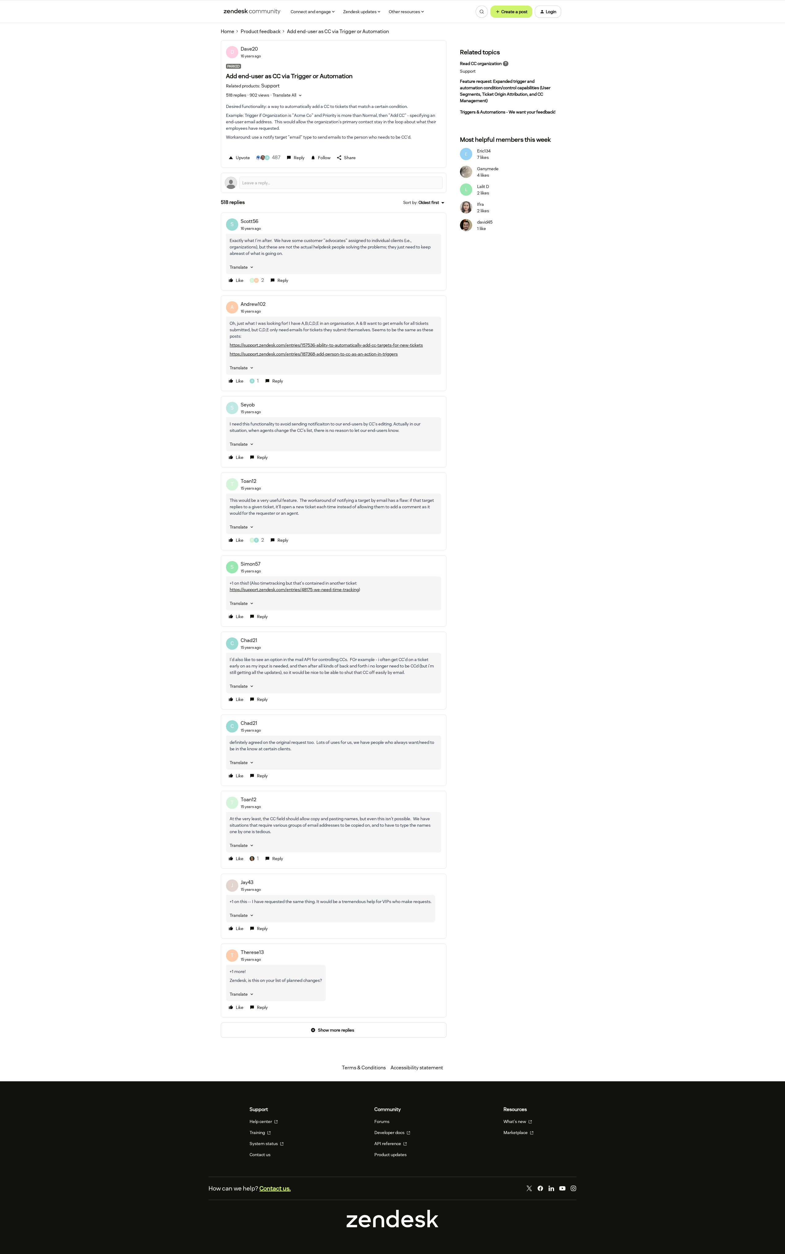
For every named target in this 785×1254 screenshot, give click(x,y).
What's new (515, 1121)
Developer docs (389, 1132)
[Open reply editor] (333, 183)
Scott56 (249, 221)
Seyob (248, 405)
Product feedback (261, 31)
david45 (484, 222)
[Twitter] (529, 1188)
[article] (333, 251)
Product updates (390, 1154)
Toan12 (248, 481)
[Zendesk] (392, 1225)
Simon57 (250, 564)
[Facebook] (540, 1188)
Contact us (260, 1154)
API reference (388, 1143)
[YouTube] (562, 1188)
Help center (261, 1121)
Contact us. (275, 1188)
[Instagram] (573, 1188)
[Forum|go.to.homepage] (252, 12)
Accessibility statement (417, 1067)
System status (264, 1143)
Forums (381, 1121)
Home (227, 31)
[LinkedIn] (551, 1188)
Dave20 (249, 49)
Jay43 (247, 882)
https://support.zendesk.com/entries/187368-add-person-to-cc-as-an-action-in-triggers (314, 354)
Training (258, 1132)
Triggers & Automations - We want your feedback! (507, 112)
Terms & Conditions (364, 1067)
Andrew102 (253, 304)
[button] (511, 12)
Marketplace (516, 1132)
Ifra (480, 204)
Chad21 (249, 640)
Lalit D (483, 186)
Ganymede (488, 168)
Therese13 (252, 952)
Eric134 (484, 151)
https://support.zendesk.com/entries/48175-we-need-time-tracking (294, 589)
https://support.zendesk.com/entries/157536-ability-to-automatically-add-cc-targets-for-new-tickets (326, 345)
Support (468, 71)
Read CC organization (481, 63)
